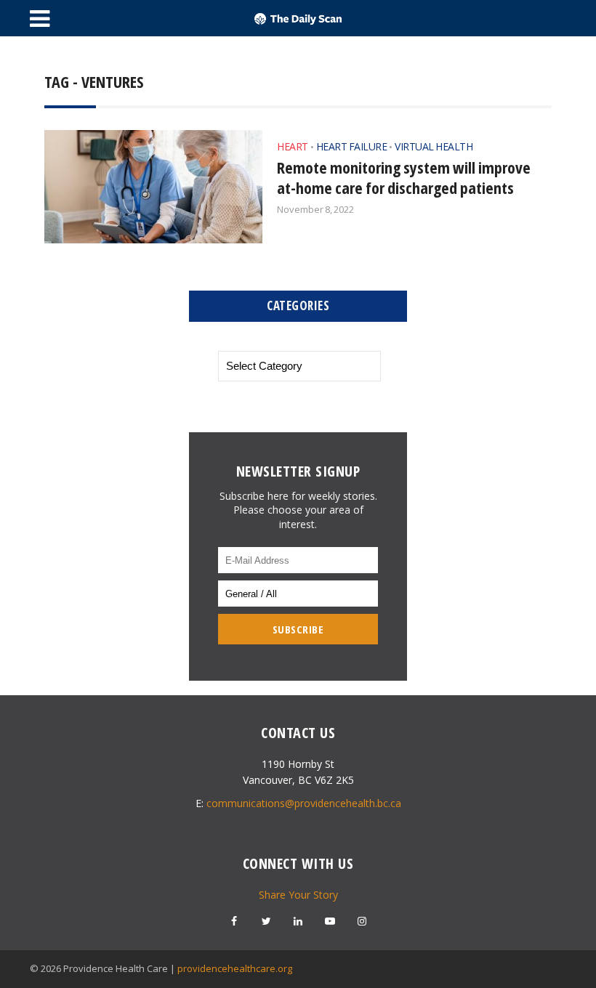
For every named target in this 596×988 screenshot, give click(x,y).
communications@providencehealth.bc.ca (303, 803)
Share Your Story (298, 895)
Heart (292, 146)
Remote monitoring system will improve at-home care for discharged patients (404, 177)
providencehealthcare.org (234, 968)
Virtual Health (433, 146)
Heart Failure (351, 146)
